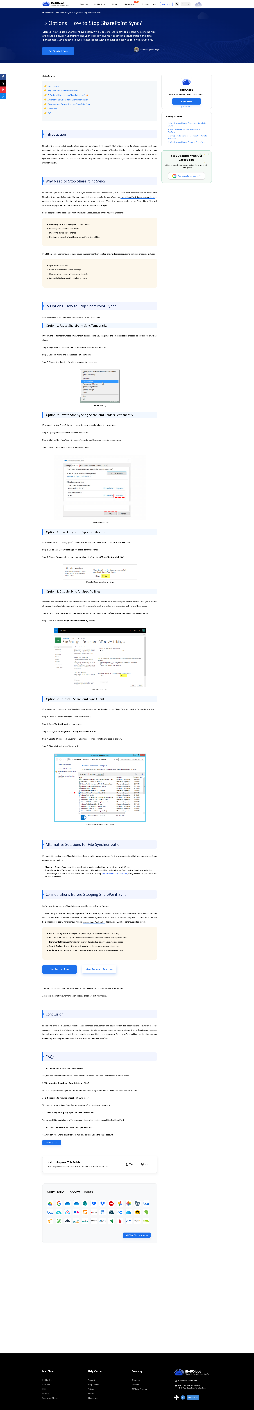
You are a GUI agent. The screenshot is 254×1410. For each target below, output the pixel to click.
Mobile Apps (99, 4)
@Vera (151, 49)
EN (183, 4)
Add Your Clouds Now (135, 1235)
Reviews (135, 1384)
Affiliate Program (139, 1389)
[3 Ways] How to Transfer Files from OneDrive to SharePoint (187, 137)
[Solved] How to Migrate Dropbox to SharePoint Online (187, 124)
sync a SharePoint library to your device (138, 197)
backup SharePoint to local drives (134, 913)
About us (136, 1380)
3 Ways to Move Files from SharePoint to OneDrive (184, 130)
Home (47, 12)
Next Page (50, 1142)
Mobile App (47, 1380)
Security (45, 1393)
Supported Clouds (50, 1398)
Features (84, 4)
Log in (155, 4)
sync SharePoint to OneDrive (114, 873)
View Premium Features (99, 969)
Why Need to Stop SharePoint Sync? (63, 90)
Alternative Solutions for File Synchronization (67, 99)
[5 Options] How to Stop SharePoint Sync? (66, 95)
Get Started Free (58, 51)
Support (145, 4)
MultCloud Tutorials (59, 12)
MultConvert (129, 4)
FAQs (49, 113)
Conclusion (52, 108)
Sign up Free (186, 101)
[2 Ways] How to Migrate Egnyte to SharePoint (186, 142)
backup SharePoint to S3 (94, 922)
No (146, 1164)
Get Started (166, 4)
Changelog (92, 1398)
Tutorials (92, 1389)
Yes (131, 1164)
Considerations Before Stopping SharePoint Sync (68, 104)
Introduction (53, 86)
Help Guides (93, 1384)
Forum (91, 1393)
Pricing (114, 4)
